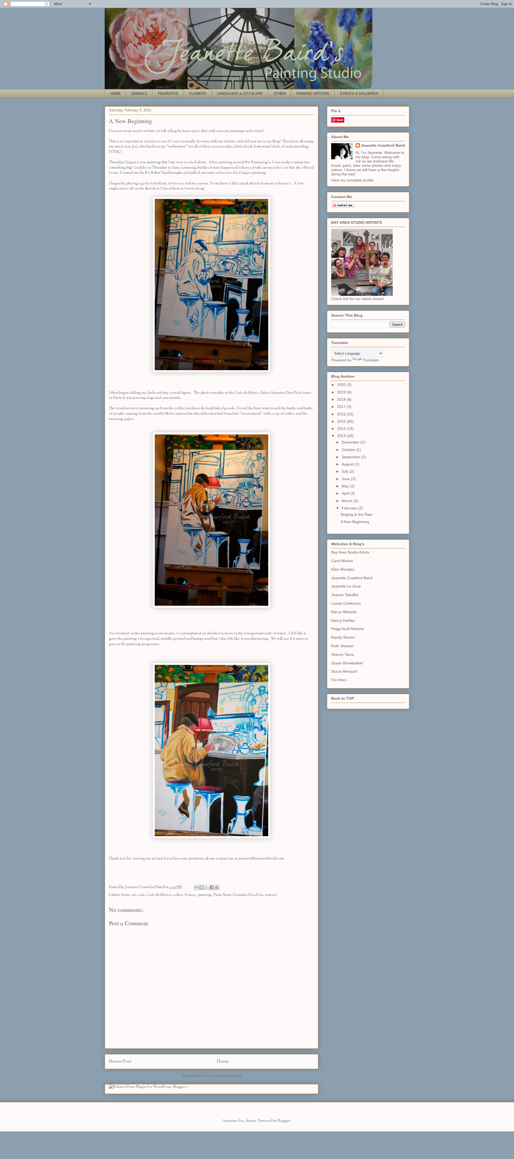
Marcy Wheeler (344, 612)
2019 (342, 392)
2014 (342, 428)
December (351, 442)
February (350, 508)
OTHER (280, 94)
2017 (342, 406)
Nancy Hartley (343, 620)
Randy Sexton (343, 637)
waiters (270, 894)
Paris (217, 894)
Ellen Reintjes (342, 569)
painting (204, 894)
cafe (141, 894)
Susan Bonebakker (347, 663)
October (349, 450)
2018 (342, 399)
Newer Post (120, 1061)
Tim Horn (339, 680)
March (347, 501)
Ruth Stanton (342, 646)
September (351, 457)
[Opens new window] (211, 371)
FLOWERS (197, 94)
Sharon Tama (342, 654)
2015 (342, 421)
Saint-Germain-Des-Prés (243, 894)
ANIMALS (139, 94)
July (345, 471)
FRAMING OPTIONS (312, 94)
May (346, 486)
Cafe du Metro (159, 894)
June (346, 479)
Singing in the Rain (356, 514)
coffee (178, 894)
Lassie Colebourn (346, 603)
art (134, 894)
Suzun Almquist (344, 671)
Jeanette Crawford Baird (383, 145)
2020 (342, 384)
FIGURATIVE (168, 94)
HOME (115, 94)
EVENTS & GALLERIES (359, 94)
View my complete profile (352, 180)
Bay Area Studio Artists (350, 552)
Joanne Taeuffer (345, 595)
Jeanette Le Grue (346, 586)
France (190, 894)
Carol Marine (342, 561)
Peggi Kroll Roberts (347, 629)
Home (223, 1061)
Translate (371, 360)
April (346, 493)
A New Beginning (355, 522)
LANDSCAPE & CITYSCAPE (240, 94)
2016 (342, 414)
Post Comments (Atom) (222, 1075)
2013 (342, 436)
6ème (125, 894)
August (348, 464)
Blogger (284, 1120)
